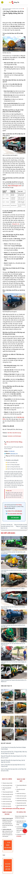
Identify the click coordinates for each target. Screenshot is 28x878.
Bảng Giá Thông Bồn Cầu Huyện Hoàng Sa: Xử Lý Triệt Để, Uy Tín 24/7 (13, 756)
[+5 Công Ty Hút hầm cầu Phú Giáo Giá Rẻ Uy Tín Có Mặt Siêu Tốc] (14, 616)
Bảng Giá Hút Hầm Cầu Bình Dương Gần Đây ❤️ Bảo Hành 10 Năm (13, 9)
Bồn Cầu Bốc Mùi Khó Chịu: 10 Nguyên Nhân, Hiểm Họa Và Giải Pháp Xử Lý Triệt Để (14, 752)
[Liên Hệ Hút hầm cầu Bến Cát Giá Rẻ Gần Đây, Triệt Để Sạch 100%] (14, 561)
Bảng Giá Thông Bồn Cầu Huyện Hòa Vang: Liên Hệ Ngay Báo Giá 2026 (13, 761)
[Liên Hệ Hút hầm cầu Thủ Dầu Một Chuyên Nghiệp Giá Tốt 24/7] (14, 653)
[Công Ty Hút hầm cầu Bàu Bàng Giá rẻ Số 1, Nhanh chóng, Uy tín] (14, 580)
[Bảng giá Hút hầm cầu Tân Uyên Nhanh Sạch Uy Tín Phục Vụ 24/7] (14, 635)
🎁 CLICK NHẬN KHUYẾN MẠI (7, 845)
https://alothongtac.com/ (14, 185)
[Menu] (2, 2)
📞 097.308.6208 (14, 517)
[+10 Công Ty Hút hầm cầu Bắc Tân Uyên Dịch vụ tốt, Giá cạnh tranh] (14, 543)
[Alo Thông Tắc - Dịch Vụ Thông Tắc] (14, 2)
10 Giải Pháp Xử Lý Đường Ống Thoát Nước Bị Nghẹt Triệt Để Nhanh (13, 748)
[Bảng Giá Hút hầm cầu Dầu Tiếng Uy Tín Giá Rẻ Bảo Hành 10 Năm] (14, 598)
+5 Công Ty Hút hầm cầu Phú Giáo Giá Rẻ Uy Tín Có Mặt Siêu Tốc (7, 526)
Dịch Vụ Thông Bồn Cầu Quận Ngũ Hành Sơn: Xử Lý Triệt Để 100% (13, 765)
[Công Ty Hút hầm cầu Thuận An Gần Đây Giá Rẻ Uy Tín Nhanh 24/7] (14, 671)
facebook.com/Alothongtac (14, 436)
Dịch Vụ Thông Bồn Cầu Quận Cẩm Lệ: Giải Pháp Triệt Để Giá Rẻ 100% (13, 769)
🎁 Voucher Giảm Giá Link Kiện (7, 865)
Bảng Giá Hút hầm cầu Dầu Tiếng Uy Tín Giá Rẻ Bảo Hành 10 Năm (20, 526)
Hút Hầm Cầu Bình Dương (14, 432)
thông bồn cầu (15, 224)
